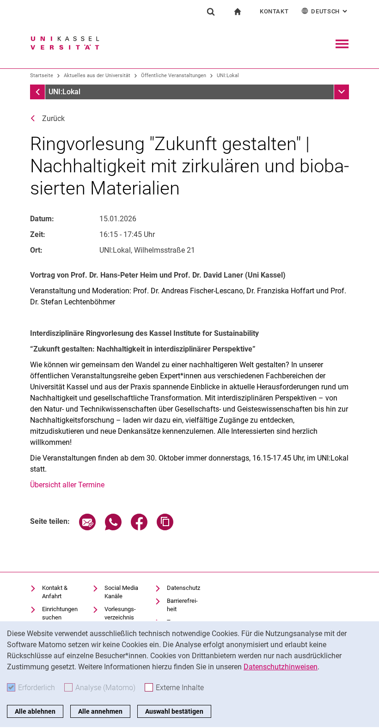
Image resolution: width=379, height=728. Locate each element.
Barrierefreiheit (182, 605)
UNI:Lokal (228, 76)
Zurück (53, 118)
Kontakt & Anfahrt (54, 592)
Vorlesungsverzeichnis (120, 613)
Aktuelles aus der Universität (97, 76)
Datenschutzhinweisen (281, 666)
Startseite (41, 76)
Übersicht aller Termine (67, 484)
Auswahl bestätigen (174, 711)
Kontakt (274, 11)
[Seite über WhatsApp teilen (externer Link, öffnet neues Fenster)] (113, 527)
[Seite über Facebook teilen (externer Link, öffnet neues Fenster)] (139, 527)
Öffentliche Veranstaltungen (173, 76)
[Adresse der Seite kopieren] (165, 527)
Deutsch (330, 11)
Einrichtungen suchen (60, 613)
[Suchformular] (210, 11)
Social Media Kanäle (121, 592)
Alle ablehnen (35, 711)
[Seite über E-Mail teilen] (87, 527)
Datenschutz (183, 587)
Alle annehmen (100, 711)
